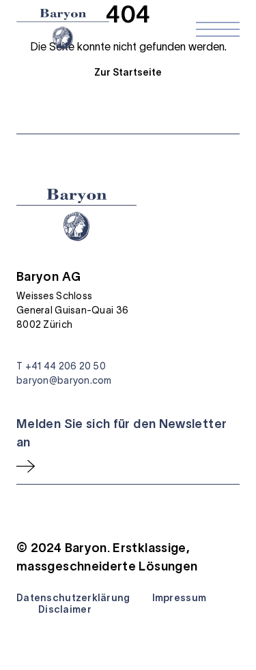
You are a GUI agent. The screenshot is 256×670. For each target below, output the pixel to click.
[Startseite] (62, 29)
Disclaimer (64, 609)
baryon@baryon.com (64, 380)
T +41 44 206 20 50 (61, 366)
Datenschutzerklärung (73, 597)
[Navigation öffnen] (218, 29)
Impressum (179, 597)
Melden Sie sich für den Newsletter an (121, 433)
